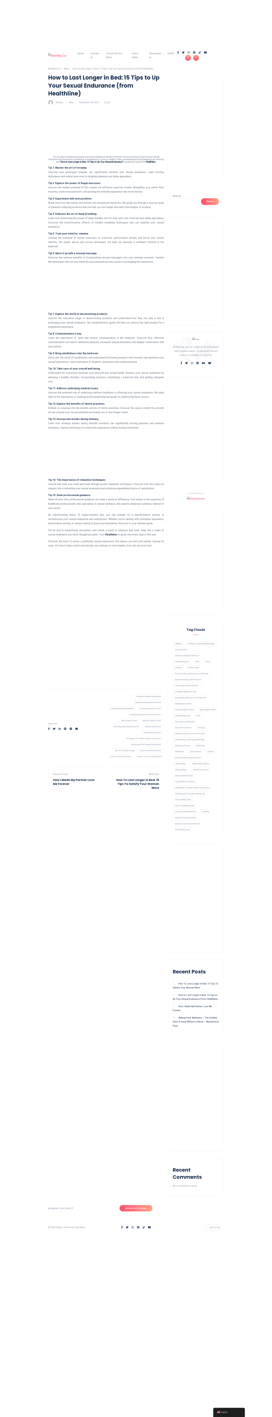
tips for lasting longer (125, 750)
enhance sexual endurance (149, 696)
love (198, 715)
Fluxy (207, 661)
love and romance (183, 727)
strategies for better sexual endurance (143, 738)
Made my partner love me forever (190, 733)
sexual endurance (153, 726)
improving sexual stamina (122, 708)
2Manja (178, 643)
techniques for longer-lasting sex (146, 744)
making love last (182, 745)
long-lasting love (182, 715)
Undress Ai (95, 55)
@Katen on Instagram (136, 1208)
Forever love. (193, 667)
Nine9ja (59, 102)
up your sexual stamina (150, 750)
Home (80, 53)
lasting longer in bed (151, 720)
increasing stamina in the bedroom (145, 714)
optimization (195, 751)
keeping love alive (183, 703)
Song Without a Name (185, 781)
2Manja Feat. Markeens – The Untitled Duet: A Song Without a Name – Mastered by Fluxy (196, 1021)
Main (71, 102)
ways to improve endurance (149, 756)
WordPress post (182, 829)
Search (177, 196)
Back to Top (215, 1227)
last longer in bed (129, 720)
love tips (201, 727)
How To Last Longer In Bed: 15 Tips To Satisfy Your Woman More (137, 784)
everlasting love (182, 661)
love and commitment (185, 721)
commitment (181, 649)
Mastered (179, 751)
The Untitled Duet (183, 799)
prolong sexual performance (126, 726)
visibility (205, 811)
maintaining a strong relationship (190, 739)
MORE (171, 53)
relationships (181, 769)
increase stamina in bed (150, 708)
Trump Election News (114, 55)
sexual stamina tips (152, 732)
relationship (180, 763)
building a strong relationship (201, 643)
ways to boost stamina (120, 756)
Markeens (200, 745)
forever (178, 667)
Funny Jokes (135, 55)
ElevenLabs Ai (155, 55)
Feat (197, 661)
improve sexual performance (148, 702)
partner (210, 751)
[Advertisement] (94, 22)
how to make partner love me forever (191, 673)
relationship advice (200, 763)
